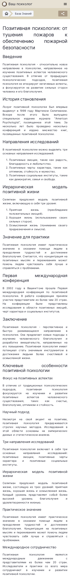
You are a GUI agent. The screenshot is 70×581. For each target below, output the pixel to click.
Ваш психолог (20, 4)
